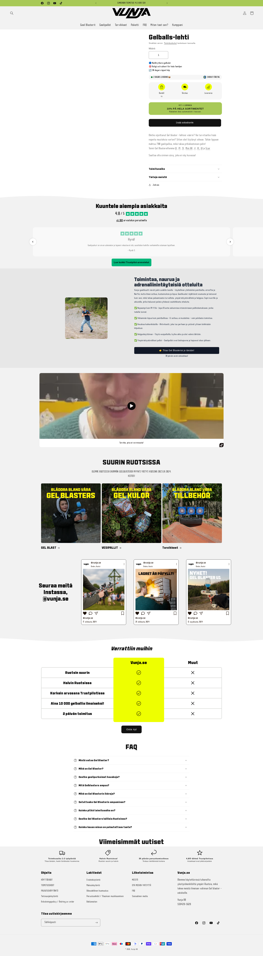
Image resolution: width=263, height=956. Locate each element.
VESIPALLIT (110, 547)
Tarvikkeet (170, 547)
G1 (176, 148)
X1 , (198, 148)
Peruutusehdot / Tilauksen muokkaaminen (105, 896)
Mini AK (189, 148)
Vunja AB (134, 949)
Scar (208, 148)
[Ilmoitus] (167, 3)
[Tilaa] (96, 922)
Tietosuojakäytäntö (49, 896)
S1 (183, 148)
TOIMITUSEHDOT (47, 885)
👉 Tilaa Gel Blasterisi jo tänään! (176, 350)
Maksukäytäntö (93, 885)
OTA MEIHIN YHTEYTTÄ (141, 885)
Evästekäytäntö (93, 880)
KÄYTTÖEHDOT (47, 880)
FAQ (133, 891)
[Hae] (11, 13)
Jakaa (156, 184)
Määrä (152, 48)
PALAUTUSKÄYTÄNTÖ (49, 891)
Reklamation (92, 902)
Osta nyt (131, 729)
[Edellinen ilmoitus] (96, 3)
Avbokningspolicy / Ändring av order (57, 902)
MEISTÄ (135, 880)
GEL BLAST (48, 547)
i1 (194, 148)
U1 (201, 148)
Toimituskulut (170, 43)
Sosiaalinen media (140, 896)
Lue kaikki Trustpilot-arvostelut (131, 262)
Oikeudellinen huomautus (97, 891)
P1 (179, 148)
